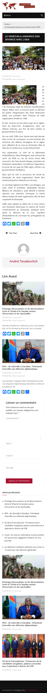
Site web (9, 468)
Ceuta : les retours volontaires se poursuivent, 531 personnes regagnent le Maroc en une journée (24, 538)
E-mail (9, 455)
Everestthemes (31, 690)
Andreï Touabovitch (18, 79)
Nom (9, 443)
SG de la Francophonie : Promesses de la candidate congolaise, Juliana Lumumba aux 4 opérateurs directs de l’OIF (24, 525)
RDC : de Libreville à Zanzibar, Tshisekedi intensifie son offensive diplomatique (22, 367)
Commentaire (13, 418)
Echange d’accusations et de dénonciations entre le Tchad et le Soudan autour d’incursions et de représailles (23, 311)
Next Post (34, 233)
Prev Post (13, 233)
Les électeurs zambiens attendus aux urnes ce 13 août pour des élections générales (24, 548)
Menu (8, 15)
